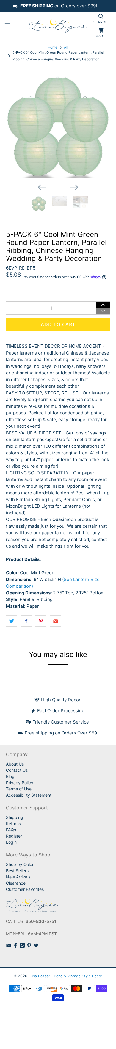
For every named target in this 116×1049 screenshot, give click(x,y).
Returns (13, 823)
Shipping (14, 817)
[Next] (74, 187)
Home (52, 47)
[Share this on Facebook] (26, 621)
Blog (10, 776)
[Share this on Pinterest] (40, 621)
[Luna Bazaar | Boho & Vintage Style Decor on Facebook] (15, 946)
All (66, 47)
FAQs (11, 829)
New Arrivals (18, 876)
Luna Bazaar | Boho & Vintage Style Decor (65, 976)
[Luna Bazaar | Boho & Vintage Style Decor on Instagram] (22, 946)
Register (14, 835)
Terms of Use (19, 788)
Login (11, 842)
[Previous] (41, 187)
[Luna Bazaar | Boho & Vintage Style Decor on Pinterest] (29, 946)
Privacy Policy (19, 782)
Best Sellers (17, 870)
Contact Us (17, 770)
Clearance (16, 883)
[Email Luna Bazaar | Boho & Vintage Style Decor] (8, 946)
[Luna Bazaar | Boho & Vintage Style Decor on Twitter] (36, 946)
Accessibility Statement (28, 795)
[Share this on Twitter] (11, 621)
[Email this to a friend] (55, 621)
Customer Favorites (25, 889)
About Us (15, 763)
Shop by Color (20, 864)
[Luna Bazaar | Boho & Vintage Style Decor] (58, 26)
